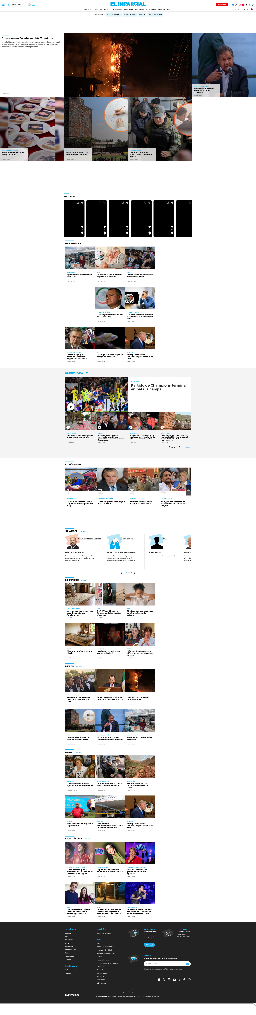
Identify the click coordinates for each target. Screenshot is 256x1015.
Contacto (100, 970)
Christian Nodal (132, 907)
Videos (100, 433)
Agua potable (71, 272)
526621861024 (150, 931)
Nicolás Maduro (113, 14)
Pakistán (100, 821)
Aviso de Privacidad (104, 950)
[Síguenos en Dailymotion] (252, 4)
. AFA (164, 539)
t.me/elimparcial (183, 931)
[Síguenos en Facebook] (233, 4)
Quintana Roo (72, 499)
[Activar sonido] (82, 202)
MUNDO (69, 752)
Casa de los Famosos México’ (136, 867)
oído (128, 609)
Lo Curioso (100, 649)
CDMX (95, 9)
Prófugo (133, 499)
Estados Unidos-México (74, 352)
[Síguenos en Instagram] (239, 4)
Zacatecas (5, 36)
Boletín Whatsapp (104, 933)
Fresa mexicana (155, 14)
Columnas (139, 9)
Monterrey (128, 9)
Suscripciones (102, 973)
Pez (98, 352)
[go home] (72, 994)
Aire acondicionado (73, 609)
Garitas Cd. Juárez (243, 9)
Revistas (161, 9)
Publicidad (101, 976)
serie (68, 907)
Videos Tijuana (71, 433)
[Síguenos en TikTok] (246, 4)
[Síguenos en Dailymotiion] (189, 979)
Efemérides (70, 781)
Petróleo (130, 352)
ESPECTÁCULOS (73, 838)
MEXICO (69, 666)
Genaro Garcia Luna (103, 312)
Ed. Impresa (151, 9)
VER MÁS (82, 531)
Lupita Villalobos (102, 867)
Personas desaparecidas (10, 150)
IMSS (98, 272)
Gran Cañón (131, 781)
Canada (69, 821)
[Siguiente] (190, 219)
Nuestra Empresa (103, 960)
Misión (99, 957)
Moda (99, 609)
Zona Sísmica (126, 539)
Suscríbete (222, 5)
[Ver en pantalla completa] (78, 202)
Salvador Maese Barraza (89, 539)
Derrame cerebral (133, 312)
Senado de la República (201, 86)
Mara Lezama (129, 14)
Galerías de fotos (71, 970)
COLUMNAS (71, 531)
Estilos (67, 953)
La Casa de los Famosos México (77, 867)
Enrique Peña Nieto (73, 695)
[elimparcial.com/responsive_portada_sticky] (255, 1004)
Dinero (68, 943)
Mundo (68, 936)
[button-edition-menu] (235, 9)
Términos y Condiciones (173, 969)
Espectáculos (70, 950)
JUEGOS (87, 9)
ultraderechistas (135, 150)
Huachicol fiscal (167, 499)
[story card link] (128, 65)
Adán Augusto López (105, 499)
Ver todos (187, 447)
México (68, 933)
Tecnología (69, 956)
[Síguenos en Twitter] (236, 4)
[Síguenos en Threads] (249, 4)
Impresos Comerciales (105, 947)
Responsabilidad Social (106, 953)
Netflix (99, 907)
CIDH (98, 695)
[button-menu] (3, 4)
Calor (69, 649)
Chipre (142, 14)
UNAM (67, 150)
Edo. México (105, 9)
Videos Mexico (135, 381)
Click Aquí (149, 945)
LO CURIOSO (72, 580)
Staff (98, 943)
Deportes (69, 946)
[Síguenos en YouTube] (243, 4)
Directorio (100, 966)
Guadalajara (117, 9)
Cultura (129, 649)
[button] (188, 490)
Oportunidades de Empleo (107, 963)
